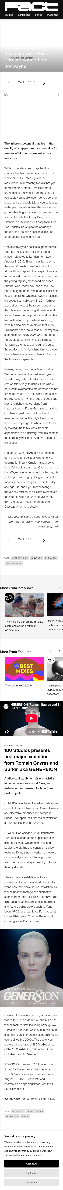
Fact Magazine (31, 6)
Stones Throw (20, 558)
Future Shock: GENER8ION (38, 1098)
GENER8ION (17, 1111)
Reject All (31, 1182)
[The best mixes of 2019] (24, 669)
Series (38, 14)
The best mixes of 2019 (18, 685)
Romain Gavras (35, 1111)
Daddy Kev (51, 558)
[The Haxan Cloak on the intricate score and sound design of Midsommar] (24, 605)
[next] (58, 586)
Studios (9, 14)
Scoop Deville (14, 563)
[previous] (51, 586)
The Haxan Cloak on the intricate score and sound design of (24, 625)
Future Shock (40, 1049)
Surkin (25, 1116)
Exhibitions (24, 14)
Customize (31, 1172)
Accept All (31, 1163)
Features (8, 35)
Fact (21, 745)
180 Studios (12, 1116)
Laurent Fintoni (28, 35)
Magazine (52, 14)
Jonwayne (36, 558)
